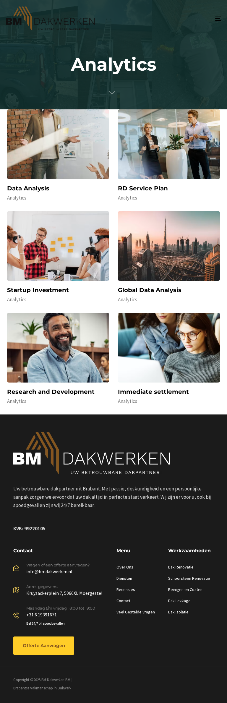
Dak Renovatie (181, 567)
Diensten (124, 578)
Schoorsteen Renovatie (189, 578)
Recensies (125, 589)
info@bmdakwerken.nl (49, 571)
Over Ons (124, 567)
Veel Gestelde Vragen (135, 612)
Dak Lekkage (179, 600)
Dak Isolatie (178, 612)
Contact (123, 600)
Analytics (16, 198)
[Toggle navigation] (185, 18)
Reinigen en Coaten (185, 589)
